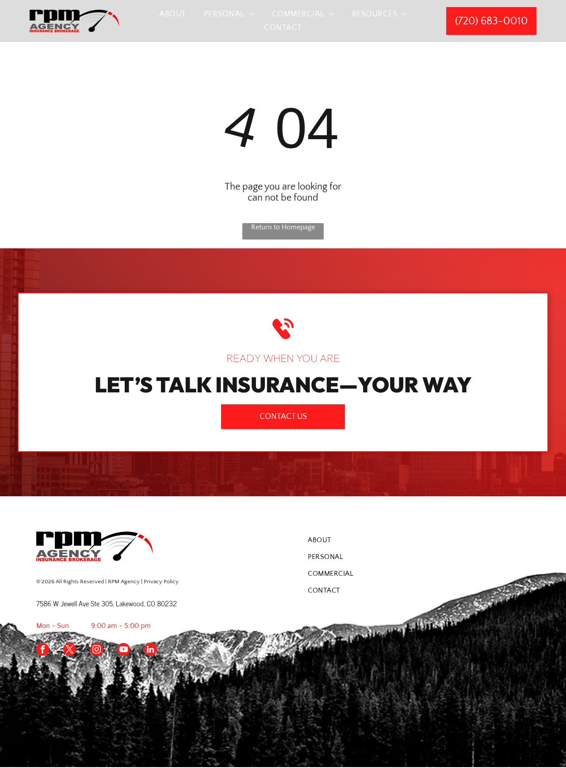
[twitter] (69, 650)
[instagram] (96, 650)
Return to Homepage (283, 227)
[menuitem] (172, 14)
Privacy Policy (161, 581)
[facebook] (42, 650)
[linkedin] (150, 650)
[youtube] (123, 650)
